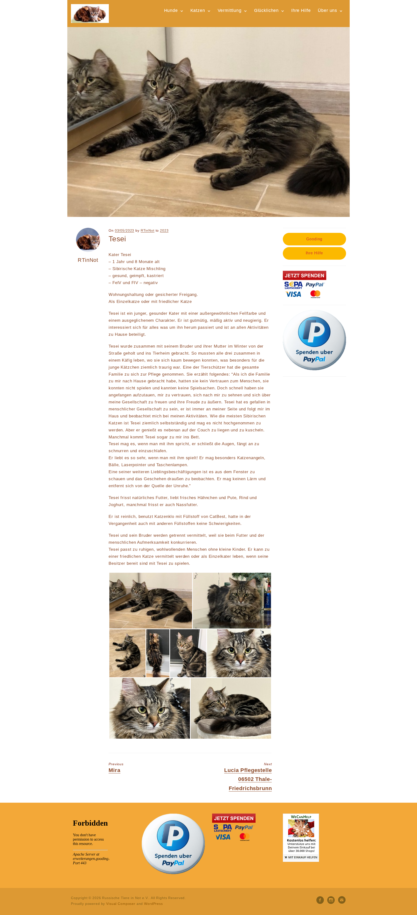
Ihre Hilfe (301, 10)
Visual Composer (120, 904)
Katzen (197, 10)
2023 (164, 230)
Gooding (314, 239)
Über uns (327, 10)
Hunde (171, 10)
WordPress (153, 904)
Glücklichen (266, 10)
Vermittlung (230, 10)
